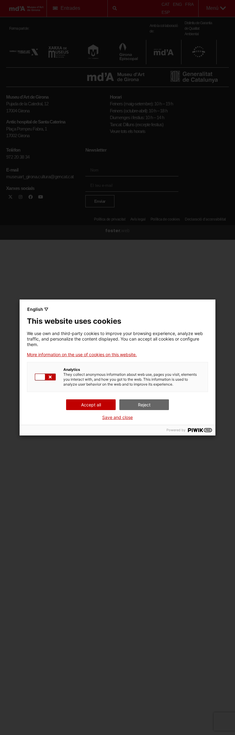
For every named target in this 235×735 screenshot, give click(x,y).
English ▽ (37, 309)
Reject (144, 404)
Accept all (91, 404)
